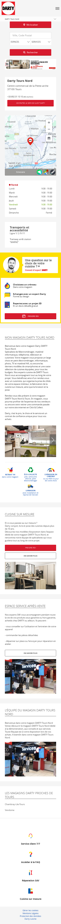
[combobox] (30, 35)
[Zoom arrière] (49, 129)
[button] (57, 8)
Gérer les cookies (30, 910)
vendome (9, 810)
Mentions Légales (31, 913)
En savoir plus (30, 556)
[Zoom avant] (49, 122)
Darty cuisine (30, 918)
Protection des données (30, 916)
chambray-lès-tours (15, 804)
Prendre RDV (30, 548)
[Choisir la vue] (49, 138)
